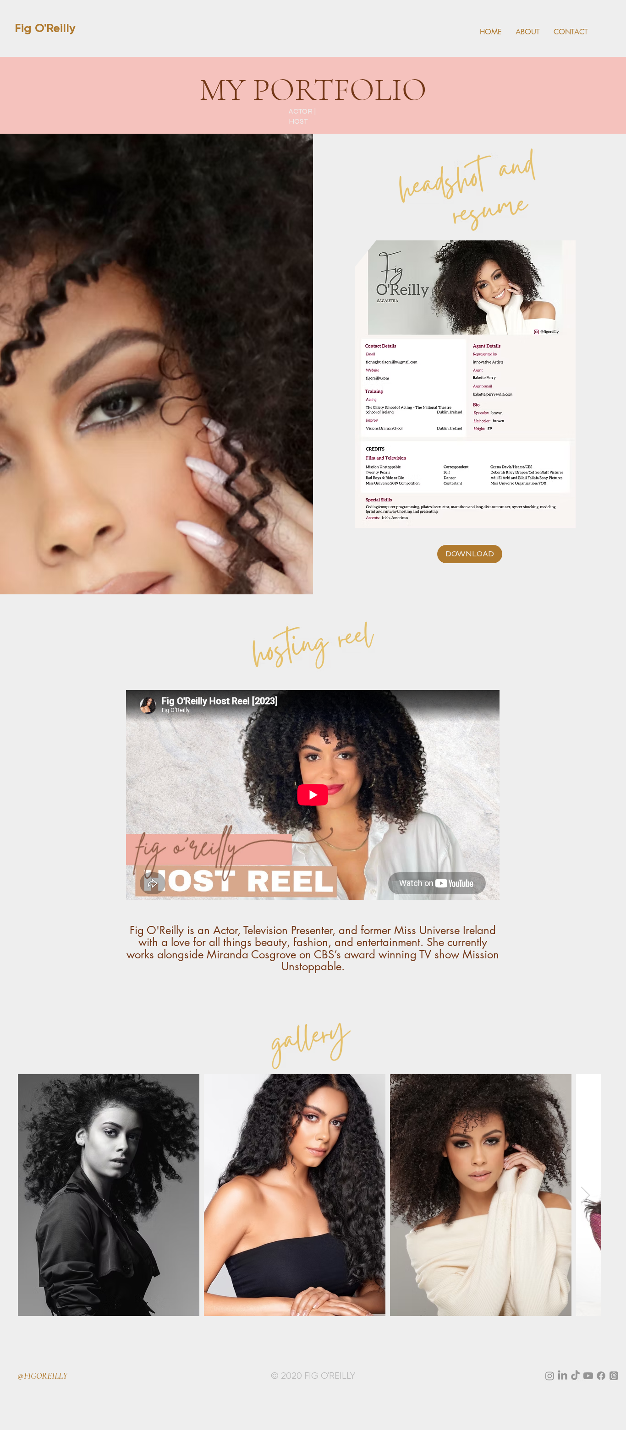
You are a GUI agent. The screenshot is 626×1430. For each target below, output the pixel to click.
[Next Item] (585, 1195)
